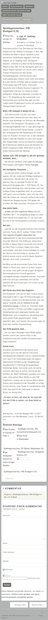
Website (6, 561)
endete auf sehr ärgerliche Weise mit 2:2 (22, 211)
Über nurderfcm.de (11, 15)
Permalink (38, 27)
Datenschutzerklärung (11, 19)
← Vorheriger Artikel (19, 605)
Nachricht (7, 515)
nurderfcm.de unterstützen (16, 11)
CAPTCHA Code (34, 578)
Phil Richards (21, 416)
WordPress (33, 615)
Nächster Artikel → (38, 605)
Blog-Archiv (17, 6)
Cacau (10, 164)
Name (5, 543)
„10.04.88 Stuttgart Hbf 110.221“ (27, 413)
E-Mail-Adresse (9, 552)
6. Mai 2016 (9, 478)
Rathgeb (34, 164)
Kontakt (29, 6)
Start (5, 6)
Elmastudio (11, 618)
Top (42, 612)
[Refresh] (7, 575)
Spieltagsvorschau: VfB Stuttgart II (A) (16, 29)
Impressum (27, 19)
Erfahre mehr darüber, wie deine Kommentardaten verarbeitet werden (20, 596)
